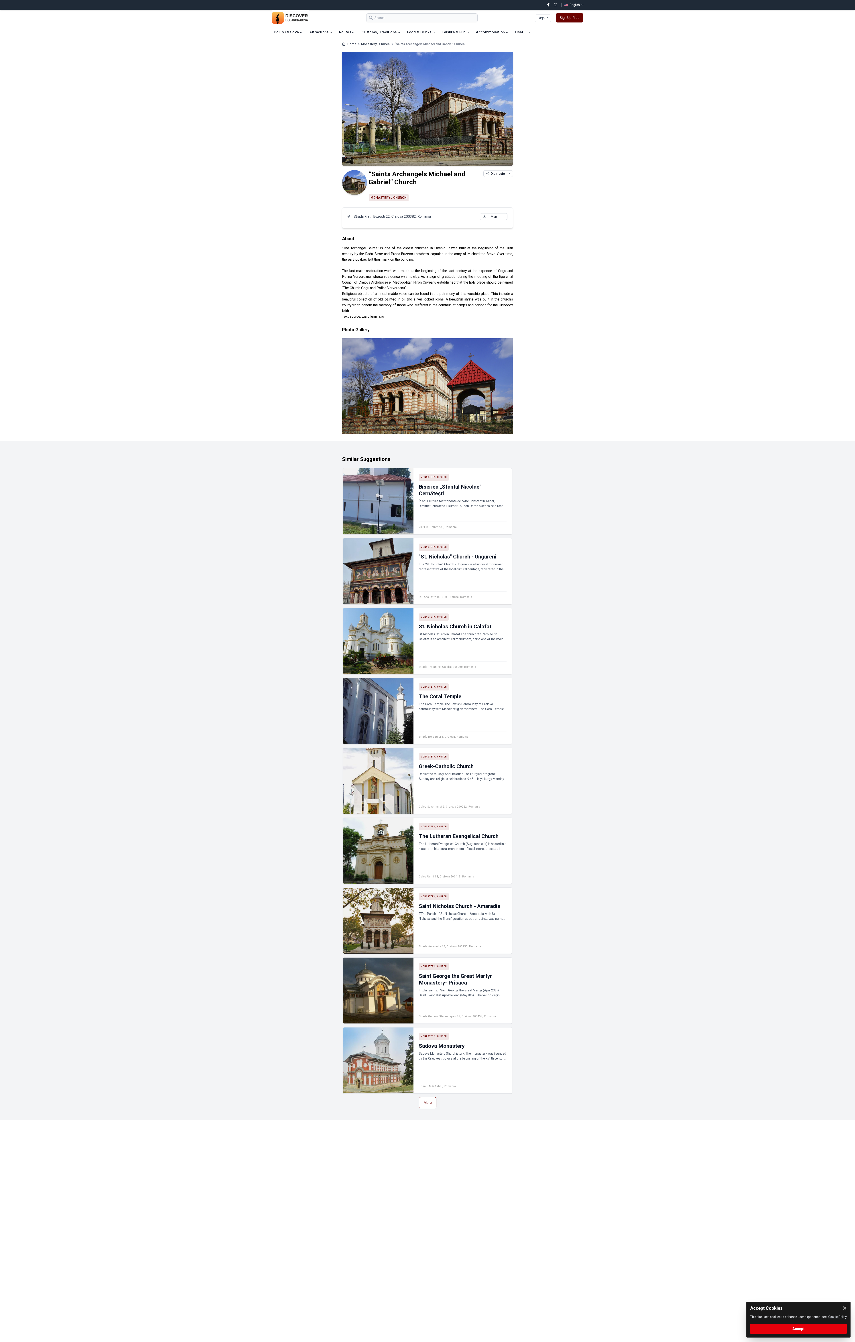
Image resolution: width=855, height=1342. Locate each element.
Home (351, 44)
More (427, 1102)
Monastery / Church (375, 44)
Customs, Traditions (380, 32)
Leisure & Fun (454, 32)
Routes (345, 32)
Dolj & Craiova (287, 32)
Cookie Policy (837, 1317)
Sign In (543, 18)
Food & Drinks (419, 32)
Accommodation (491, 32)
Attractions (319, 32)
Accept (798, 1329)
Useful (521, 32)
